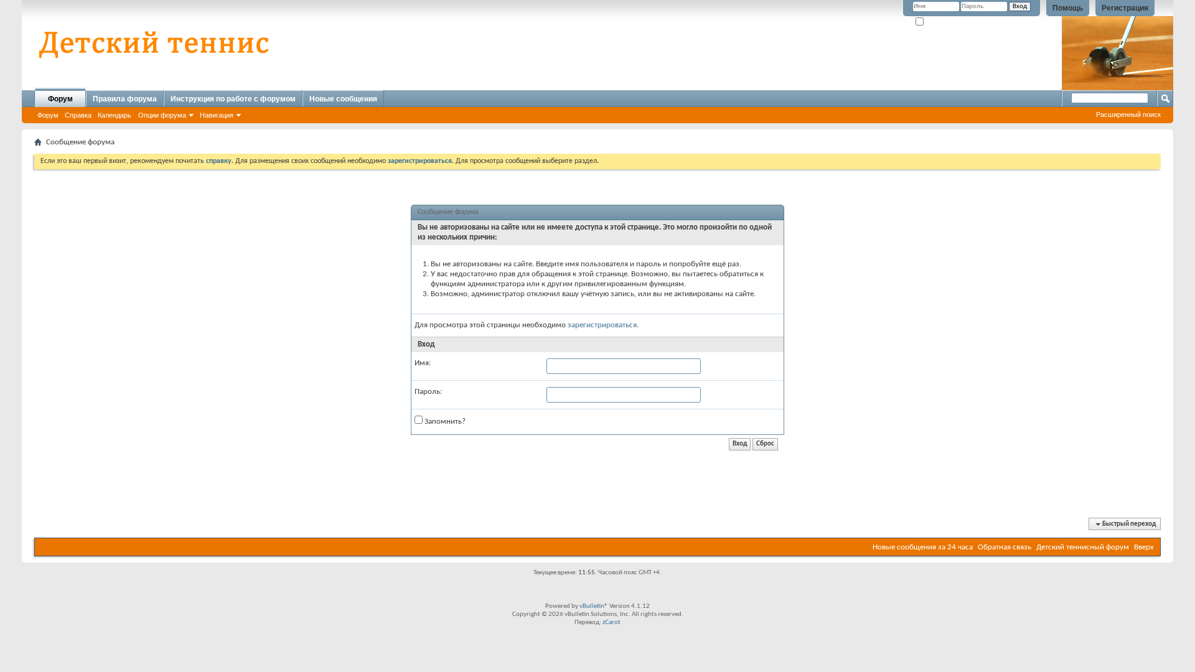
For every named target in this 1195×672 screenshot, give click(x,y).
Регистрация (1125, 8)
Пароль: (428, 392)
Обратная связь (1004, 547)
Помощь (1067, 8)
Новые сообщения (343, 99)
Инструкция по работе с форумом (233, 99)
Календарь (114, 115)
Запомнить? (943, 22)
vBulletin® (593, 606)
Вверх (1144, 547)
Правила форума (125, 99)
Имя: (423, 363)
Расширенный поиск (1128, 114)
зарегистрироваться (602, 325)
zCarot (611, 622)
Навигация (216, 115)
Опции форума (162, 115)
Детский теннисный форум (1082, 547)
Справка (78, 115)
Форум (60, 99)
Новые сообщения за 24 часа (923, 547)
